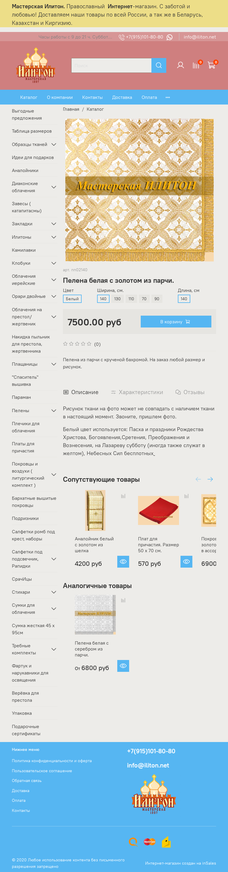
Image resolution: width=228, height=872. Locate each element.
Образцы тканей (29, 144)
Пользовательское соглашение (42, 770)
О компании (60, 97)
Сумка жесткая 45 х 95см (33, 628)
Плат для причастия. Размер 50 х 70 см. (158, 544)
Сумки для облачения (23, 608)
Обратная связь (27, 780)
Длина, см (189, 290)
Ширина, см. (110, 290)
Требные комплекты (24, 649)
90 (156, 298)
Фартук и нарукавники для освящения (30, 673)
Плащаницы (24, 364)
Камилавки (24, 250)
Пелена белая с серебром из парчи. (92, 649)
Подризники (25, 518)
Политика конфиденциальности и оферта (52, 760)
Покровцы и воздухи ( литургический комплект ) (28, 474)
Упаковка (22, 713)
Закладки (22, 224)
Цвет (68, 290)
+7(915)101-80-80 (144, 37)
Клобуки (21, 263)
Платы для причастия (23, 447)
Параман (21, 397)
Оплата (149, 97)
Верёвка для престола (25, 696)
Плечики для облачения (25, 426)
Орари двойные (29, 296)
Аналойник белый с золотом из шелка (94, 544)
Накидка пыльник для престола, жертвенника (31, 344)
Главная (71, 109)
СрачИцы (22, 579)
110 (131, 298)
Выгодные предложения (27, 114)
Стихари (21, 592)
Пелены (20, 410)
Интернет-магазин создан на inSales (180, 863)
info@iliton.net (200, 37)
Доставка (122, 97)
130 (117, 298)
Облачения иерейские (24, 279)
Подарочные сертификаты (26, 729)
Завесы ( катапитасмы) (27, 206)
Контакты (92, 97)
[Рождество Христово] (154, 453)
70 (144, 298)
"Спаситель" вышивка (25, 380)
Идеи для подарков (33, 157)
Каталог (28, 97)
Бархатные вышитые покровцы (34, 501)
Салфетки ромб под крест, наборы (33, 535)
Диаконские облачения (25, 186)
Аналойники (25, 170)
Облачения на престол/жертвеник (27, 316)
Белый (72, 298)
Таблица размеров (32, 131)
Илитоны (21, 237)
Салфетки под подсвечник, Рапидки (27, 559)
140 (103, 298)
